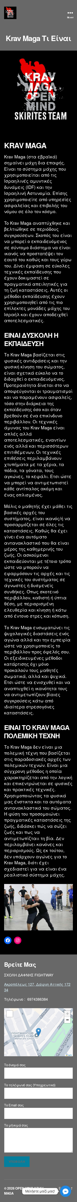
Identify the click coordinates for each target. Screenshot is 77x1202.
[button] (38, 1032)
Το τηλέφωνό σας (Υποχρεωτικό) (29, 1085)
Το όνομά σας (15, 1064)
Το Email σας (14, 1105)
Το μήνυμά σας (16, 1125)
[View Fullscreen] (10, 1014)
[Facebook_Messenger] (65, 1191)
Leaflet (69, 1055)
